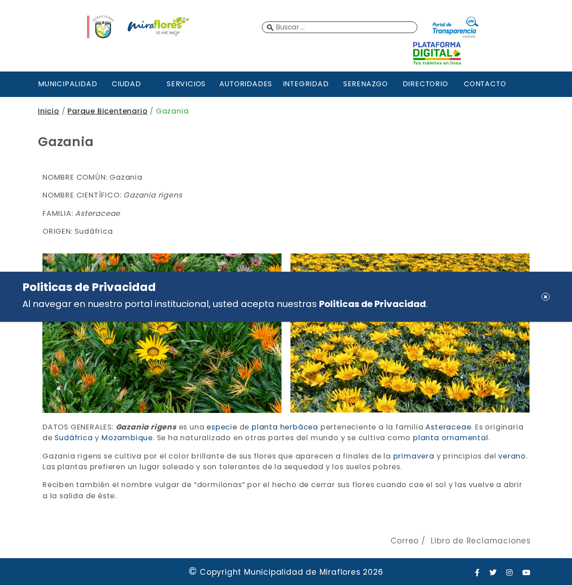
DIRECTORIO (425, 83)
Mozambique (127, 438)
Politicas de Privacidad (372, 304)
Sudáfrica (74, 438)
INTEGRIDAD (306, 83)
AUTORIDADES (245, 83)
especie (221, 427)
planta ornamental (450, 438)
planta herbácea (285, 427)
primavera (413, 456)
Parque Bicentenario (107, 111)
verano (512, 456)
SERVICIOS (186, 83)
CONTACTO (485, 83)
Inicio (48, 111)
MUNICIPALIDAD (66, 83)
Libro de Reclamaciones (481, 540)
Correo (405, 540)
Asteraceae (448, 427)
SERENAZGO (365, 83)
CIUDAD (126, 83)
